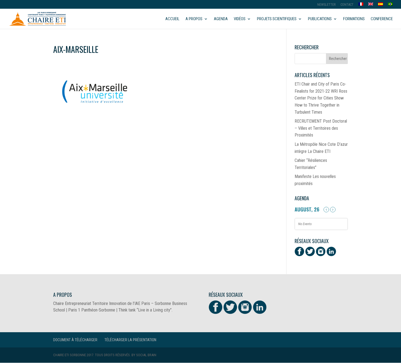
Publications (320, 19)
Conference (382, 19)
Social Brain (146, 355)
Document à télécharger (75, 340)
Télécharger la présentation (130, 340)
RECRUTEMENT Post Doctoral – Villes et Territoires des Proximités (321, 128)
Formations (354, 19)
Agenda (221, 19)
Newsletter (326, 5)
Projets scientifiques (277, 19)
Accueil (172, 19)
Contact (347, 5)
